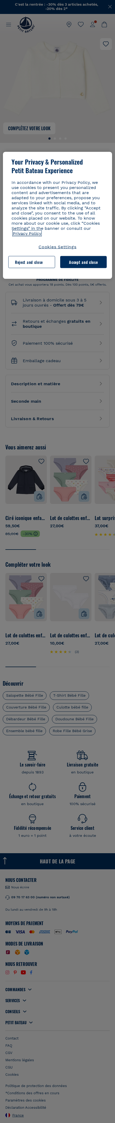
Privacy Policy (27, 233)
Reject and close (29, 262)
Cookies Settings (57, 246)
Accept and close (83, 262)
